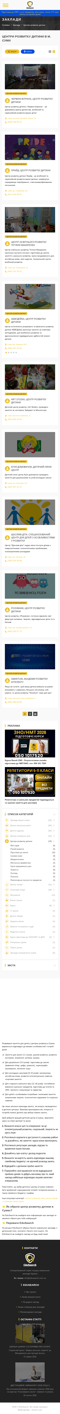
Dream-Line (37, 1410)
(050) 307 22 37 (15, 487)
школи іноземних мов (35, 1198)
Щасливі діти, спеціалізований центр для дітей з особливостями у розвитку (33, 537)
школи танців (51, 1198)
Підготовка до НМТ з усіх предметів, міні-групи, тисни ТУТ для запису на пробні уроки (30, 13)
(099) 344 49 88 (15, 561)
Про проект (31, 1292)
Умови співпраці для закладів (31, 1307)
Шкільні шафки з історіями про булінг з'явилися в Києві (29, 1347)
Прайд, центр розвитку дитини (31, 170)
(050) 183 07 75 (15, 631)
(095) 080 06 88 (15, 702)
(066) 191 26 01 (15, 271)
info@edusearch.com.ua (35, 1278)
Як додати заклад (31, 1302)
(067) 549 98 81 (15, 194)
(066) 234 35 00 (15, 348)
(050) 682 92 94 (15, 419)
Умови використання (31, 1297)
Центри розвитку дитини (16, 93)
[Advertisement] (30, 1008)
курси (21, 1201)
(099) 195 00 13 (15, 122)
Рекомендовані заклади (31, 1312)
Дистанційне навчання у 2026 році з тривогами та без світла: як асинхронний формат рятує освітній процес (30, 1385)
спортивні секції (10, 1201)
